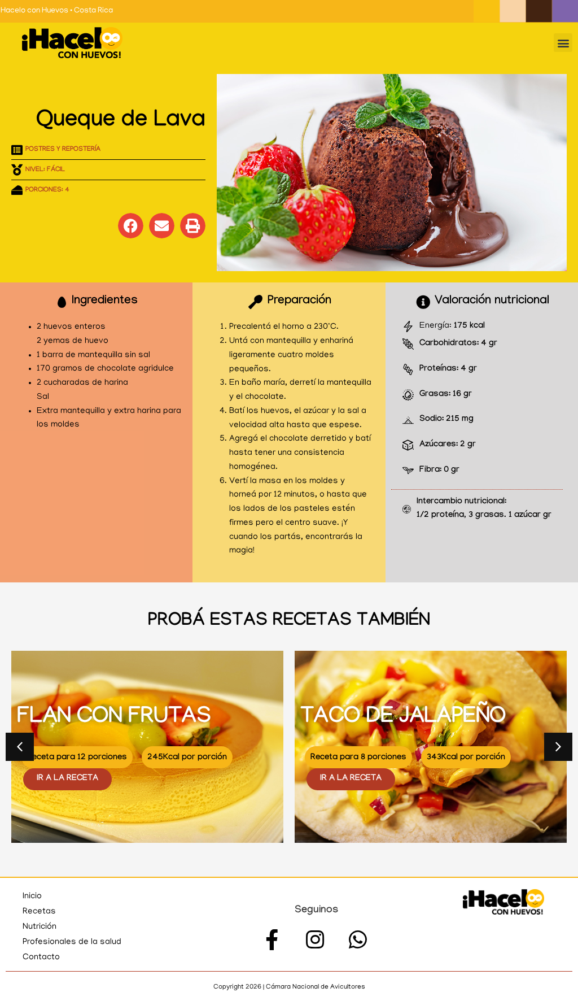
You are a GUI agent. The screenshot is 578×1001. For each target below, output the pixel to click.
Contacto (41, 957)
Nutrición (39, 927)
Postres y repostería (62, 150)
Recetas (39, 911)
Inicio (32, 896)
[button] (563, 42)
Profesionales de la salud (72, 942)
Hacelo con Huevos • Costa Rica (57, 11)
